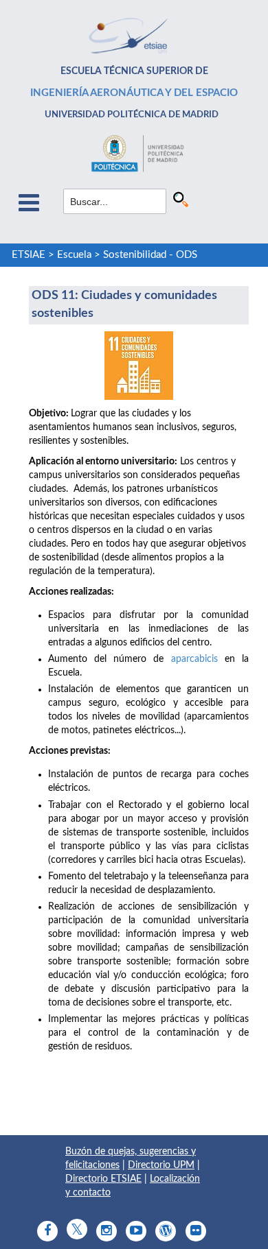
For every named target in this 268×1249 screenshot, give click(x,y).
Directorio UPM (161, 1165)
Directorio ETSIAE (103, 1179)
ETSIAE (28, 255)
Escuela (74, 255)
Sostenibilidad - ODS (150, 255)
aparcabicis (194, 659)
